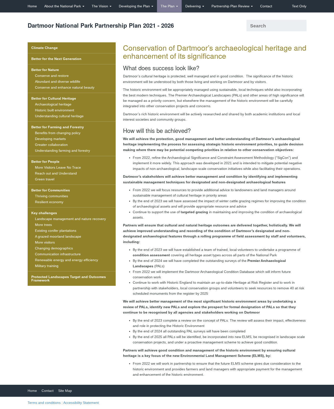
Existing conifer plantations (55, 231)
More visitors (45, 242)
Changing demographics (54, 248)
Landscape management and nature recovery (70, 219)
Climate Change (44, 48)
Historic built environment (54, 110)
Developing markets (50, 139)
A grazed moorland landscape (58, 236)
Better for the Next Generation (56, 59)
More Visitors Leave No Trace (58, 167)
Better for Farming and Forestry (57, 127)
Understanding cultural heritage (59, 116)
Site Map (65, 391)
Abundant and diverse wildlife (57, 81)
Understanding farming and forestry (62, 150)
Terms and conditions (44, 403)
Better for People (45, 162)
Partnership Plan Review (231, 6)
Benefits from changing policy (57, 133)
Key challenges (44, 213)
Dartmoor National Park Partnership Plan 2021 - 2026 (101, 25)
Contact (266, 6)
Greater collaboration (51, 145)
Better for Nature (45, 70)
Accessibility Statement (81, 403)
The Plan (168, 6)
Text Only (299, 6)
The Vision (100, 6)
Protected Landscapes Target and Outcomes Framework (68, 278)
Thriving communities (51, 196)
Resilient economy (49, 202)
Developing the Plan (135, 6)
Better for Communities (50, 190)
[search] (300, 25)
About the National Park (63, 6)
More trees (43, 225)
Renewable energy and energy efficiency (66, 260)
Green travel (44, 179)
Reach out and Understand (56, 173)
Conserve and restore (52, 76)
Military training (46, 266)
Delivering (193, 6)
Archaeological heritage (53, 104)
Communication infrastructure (58, 254)
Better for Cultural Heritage (53, 98)
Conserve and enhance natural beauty (64, 87)
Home (32, 6)
